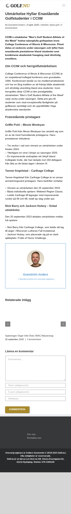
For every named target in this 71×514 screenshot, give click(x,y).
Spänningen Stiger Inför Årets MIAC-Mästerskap (29, 335)
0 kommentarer (34, 339)
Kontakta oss (34, 437)
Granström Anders (16, 25)
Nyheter (44, 25)
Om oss (31, 434)
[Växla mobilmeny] (64, 5)
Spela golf (54, 25)
